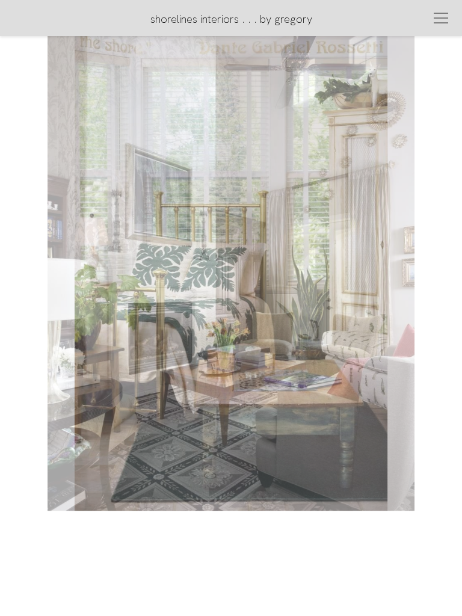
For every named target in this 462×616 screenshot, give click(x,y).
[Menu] (441, 18)
